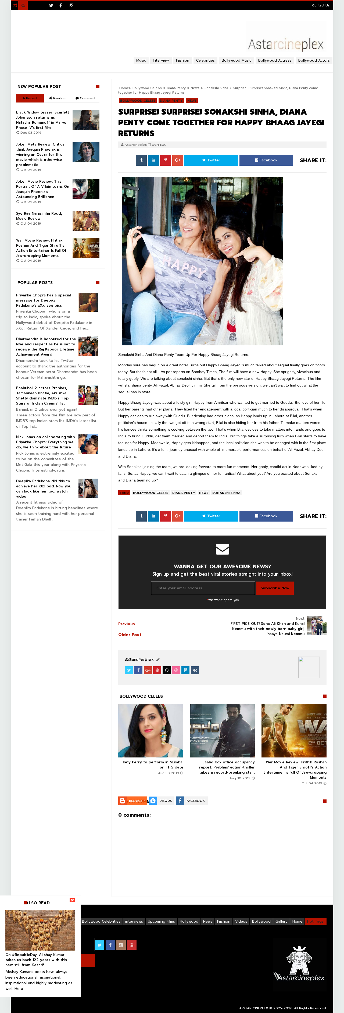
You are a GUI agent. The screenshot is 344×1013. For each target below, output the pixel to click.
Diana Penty (183, 492)
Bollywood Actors (314, 60)
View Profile (139, 659)
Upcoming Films (161, 921)
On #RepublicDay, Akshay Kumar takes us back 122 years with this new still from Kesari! (36, 960)
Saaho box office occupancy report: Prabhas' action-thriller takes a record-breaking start (227, 767)
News (203, 492)
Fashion (223, 921)
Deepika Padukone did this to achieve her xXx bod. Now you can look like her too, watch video (43, 489)
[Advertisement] (172, 66)
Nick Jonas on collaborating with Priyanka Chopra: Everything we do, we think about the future (45, 442)
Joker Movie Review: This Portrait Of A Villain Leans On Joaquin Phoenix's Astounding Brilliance (42, 189)
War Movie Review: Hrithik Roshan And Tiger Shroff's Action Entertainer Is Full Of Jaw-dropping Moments (295, 770)
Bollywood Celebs (150, 492)
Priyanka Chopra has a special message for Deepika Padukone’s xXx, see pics (43, 300)
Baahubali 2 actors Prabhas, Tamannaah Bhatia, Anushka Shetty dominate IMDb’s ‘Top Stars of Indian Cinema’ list (42, 395)
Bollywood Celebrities (101, 921)
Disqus (165, 800)
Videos (241, 921)
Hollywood (189, 921)
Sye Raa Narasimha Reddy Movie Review (39, 216)
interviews (134, 921)
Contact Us (321, 5)
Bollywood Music (236, 60)
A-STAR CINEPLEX (253, 1008)
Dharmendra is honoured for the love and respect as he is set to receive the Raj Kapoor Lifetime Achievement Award (46, 347)
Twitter (213, 160)
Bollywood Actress (274, 60)
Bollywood (261, 921)
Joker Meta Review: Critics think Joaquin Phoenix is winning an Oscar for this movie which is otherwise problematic (40, 154)
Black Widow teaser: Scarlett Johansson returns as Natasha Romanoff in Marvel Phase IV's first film (42, 120)
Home (297, 921)
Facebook (268, 160)
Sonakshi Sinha (226, 492)
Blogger (137, 800)
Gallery (281, 921)
